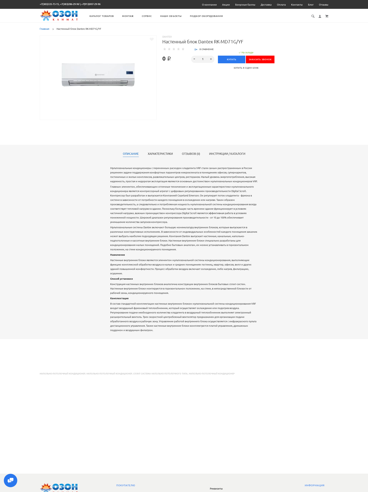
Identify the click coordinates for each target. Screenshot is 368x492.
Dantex (167, 36)
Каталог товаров (102, 16)
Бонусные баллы (245, 4)
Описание (131, 153)
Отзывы (323, 4)
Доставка (266, 4)
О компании (209, 4)
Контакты (297, 4)
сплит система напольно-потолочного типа (160, 374)
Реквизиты (216, 488)
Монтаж (128, 16)
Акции (226, 4)
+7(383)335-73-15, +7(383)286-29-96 (59, 4)
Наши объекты (171, 16)
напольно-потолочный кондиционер (109, 374)
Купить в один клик (246, 68)
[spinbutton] (202, 59)
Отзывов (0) (191, 153)
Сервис (147, 16)
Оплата (281, 4)
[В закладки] (152, 39)
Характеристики (160, 153)
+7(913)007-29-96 (90, 4)
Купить (231, 59)
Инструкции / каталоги (227, 153)
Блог (311, 4)
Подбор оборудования (206, 16)
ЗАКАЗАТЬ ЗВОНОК (260, 59)
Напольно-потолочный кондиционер (62, 374)
